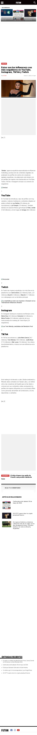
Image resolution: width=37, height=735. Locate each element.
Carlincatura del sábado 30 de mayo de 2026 (18, 19)
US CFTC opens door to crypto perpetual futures (23, 514)
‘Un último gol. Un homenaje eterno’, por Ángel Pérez (17, 670)
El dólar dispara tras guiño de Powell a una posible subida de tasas (16, 477)
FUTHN (4, 75)
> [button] (34, 11)
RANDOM (4, 63)
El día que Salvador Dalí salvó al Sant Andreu (15, 667)
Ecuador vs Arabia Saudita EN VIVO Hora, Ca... (6, 19)
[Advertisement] (18, 42)
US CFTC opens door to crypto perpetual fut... (29, 19)
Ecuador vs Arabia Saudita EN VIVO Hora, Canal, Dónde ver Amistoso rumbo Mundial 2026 (18, 661)
